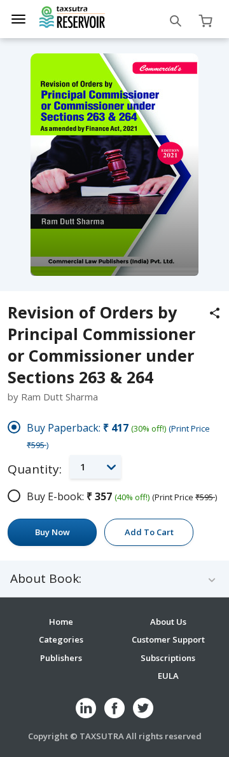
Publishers (61, 658)
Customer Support (168, 639)
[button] (95, 467)
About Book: (45, 578)
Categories (61, 639)
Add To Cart (149, 532)
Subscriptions (168, 658)
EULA (168, 675)
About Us (168, 621)
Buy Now (52, 532)
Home (61, 621)
